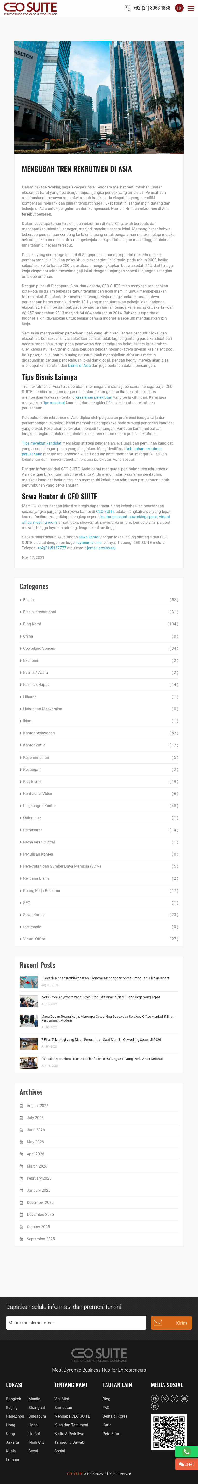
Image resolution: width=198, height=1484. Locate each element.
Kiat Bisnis (32, 781)
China (28, 636)
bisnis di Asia (79, 365)
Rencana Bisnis (36, 878)
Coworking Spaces (39, 648)
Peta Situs (111, 1433)
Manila (34, 1399)
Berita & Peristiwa (69, 1433)
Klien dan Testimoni (71, 1425)
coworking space (143, 517)
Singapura (37, 1416)
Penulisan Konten (38, 854)
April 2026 (35, 1154)
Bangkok (13, 1399)
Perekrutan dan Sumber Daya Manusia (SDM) (62, 866)
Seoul (33, 1451)
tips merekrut (54, 402)
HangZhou (15, 1416)
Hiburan (30, 697)
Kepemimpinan (36, 757)
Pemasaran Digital (39, 842)
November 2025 (40, 1214)
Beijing (12, 1407)
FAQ (106, 1407)
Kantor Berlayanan (39, 733)
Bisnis (28, 600)
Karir (107, 1425)
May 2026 (35, 1142)
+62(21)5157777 (51, 548)
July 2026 (35, 1117)
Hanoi (33, 1425)
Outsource (32, 817)
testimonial (32, 927)
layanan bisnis (89, 542)
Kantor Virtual (35, 745)
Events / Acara (35, 672)
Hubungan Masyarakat (42, 709)
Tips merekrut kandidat (41, 443)
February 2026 (39, 1178)
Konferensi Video (37, 793)
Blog (106, 1399)
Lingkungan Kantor (39, 805)
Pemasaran (33, 830)
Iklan (27, 721)
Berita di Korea (115, 1416)
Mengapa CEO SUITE (72, 1416)
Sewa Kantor (34, 915)
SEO (26, 902)
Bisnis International (39, 612)
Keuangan (32, 769)
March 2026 (37, 1166)
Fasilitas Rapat (36, 684)
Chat (189, 1464)
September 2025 (41, 1239)
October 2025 (38, 1227)
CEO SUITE (105, 511)
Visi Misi (61, 1399)
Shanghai (36, 1407)
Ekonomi (30, 660)
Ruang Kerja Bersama (41, 890)
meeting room (45, 522)
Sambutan (63, 1407)
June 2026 (36, 1130)
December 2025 (40, 1202)
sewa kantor (89, 537)
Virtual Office (34, 939)
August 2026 (38, 1105)
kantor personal (113, 517)
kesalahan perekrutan (94, 397)
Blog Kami (32, 624)
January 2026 (38, 1190)
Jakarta (12, 1442)
